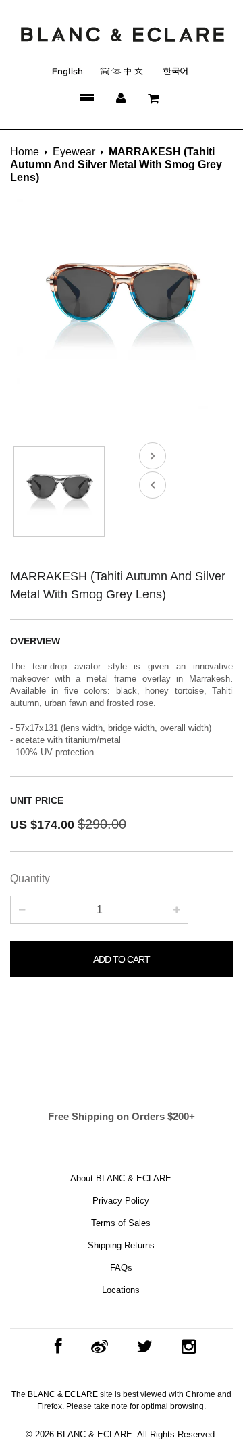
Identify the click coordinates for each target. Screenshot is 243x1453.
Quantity (30, 878)
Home (24, 151)
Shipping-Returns (121, 1245)
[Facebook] (55, 1346)
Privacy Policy (120, 1201)
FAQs (121, 1268)
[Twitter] (141, 1346)
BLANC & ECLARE (94, 1434)
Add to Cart (121, 959)
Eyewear (74, 151)
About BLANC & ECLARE (120, 1178)
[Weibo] (96, 1346)
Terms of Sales (121, 1223)
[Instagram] (185, 1346)
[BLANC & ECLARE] (122, 34)
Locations (121, 1290)
